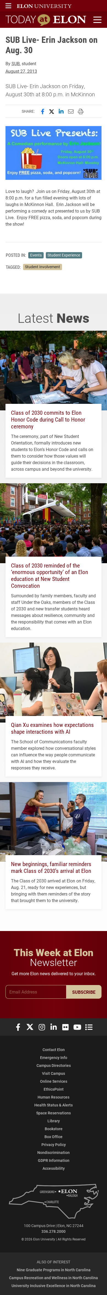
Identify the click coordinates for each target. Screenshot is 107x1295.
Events (36, 255)
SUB (16, 63)
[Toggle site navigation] (97, 20)
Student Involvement (42, 266)
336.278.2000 (53, 1231)
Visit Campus (53, 1073)
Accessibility (54, 1168)
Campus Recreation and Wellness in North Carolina (53, 1277)
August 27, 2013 (21, 71)
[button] (8, 5)
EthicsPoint (54, 1089)
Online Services (53, 1081)
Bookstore (54, 1128)
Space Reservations (53, 1112)
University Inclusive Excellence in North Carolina (54, 1285)
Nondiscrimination (53, 1152)
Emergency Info (53, 1057)
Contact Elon (54, 1049)
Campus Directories (53, 1065)
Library (53, 1120)
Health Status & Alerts (53, 1105)
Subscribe (83, 992)
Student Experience (63, 255)
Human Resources (53, 1097)
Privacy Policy (53, 1144)
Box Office (53, 1136)
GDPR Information (53, 1160)
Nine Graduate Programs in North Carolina (54, 1269)
